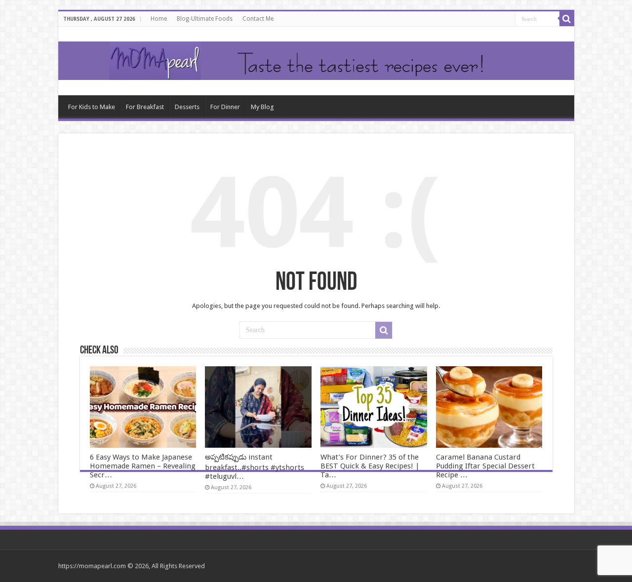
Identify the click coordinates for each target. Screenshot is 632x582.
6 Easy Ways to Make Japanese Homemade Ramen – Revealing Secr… (143, 466)
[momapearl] (316, 61)
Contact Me (258, 18)
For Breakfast (145, 107)
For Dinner (225, 107)
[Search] (566, 18)
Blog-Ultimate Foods (205, 18)
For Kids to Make (91, 107)
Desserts (187, 107)
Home (159, 18)
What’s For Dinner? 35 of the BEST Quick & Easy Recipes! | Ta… (370, 466)
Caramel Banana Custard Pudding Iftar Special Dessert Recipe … (485, 466)
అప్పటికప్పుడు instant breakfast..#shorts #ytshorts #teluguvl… (254, 467)
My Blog (262, 107)
